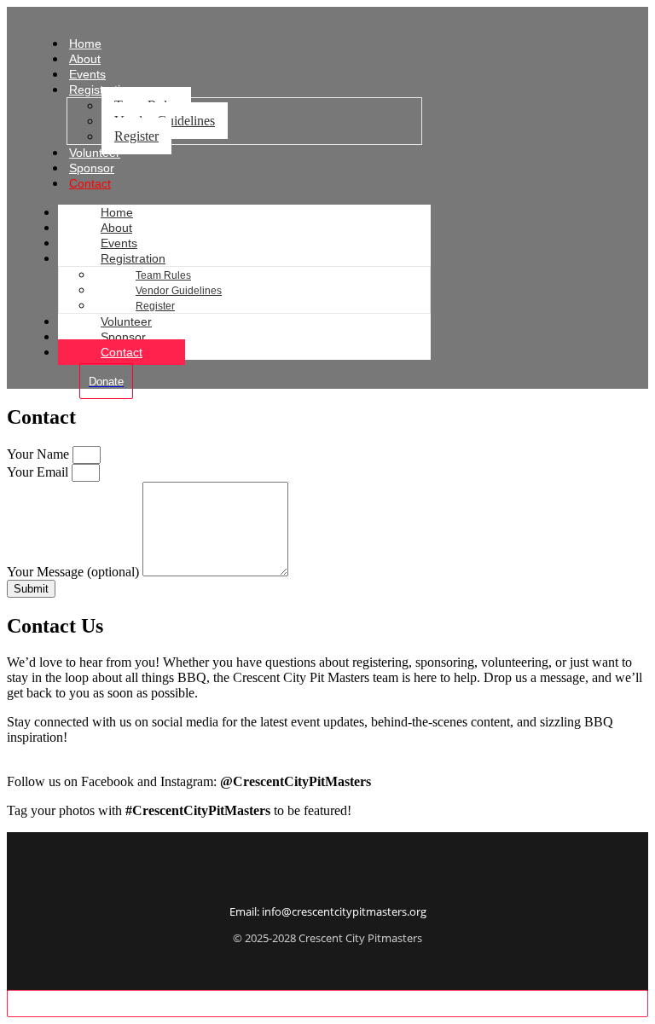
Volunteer (126, 321)
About (116, 227)
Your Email (39, 472)
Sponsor (123, 337)
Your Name (39, 454)
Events (119, 243)
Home (117, 212)
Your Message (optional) (74, 571)
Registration (133, 258)
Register (136, 136)
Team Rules (163, 275)
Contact (90, 183)
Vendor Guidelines (179, 291)
